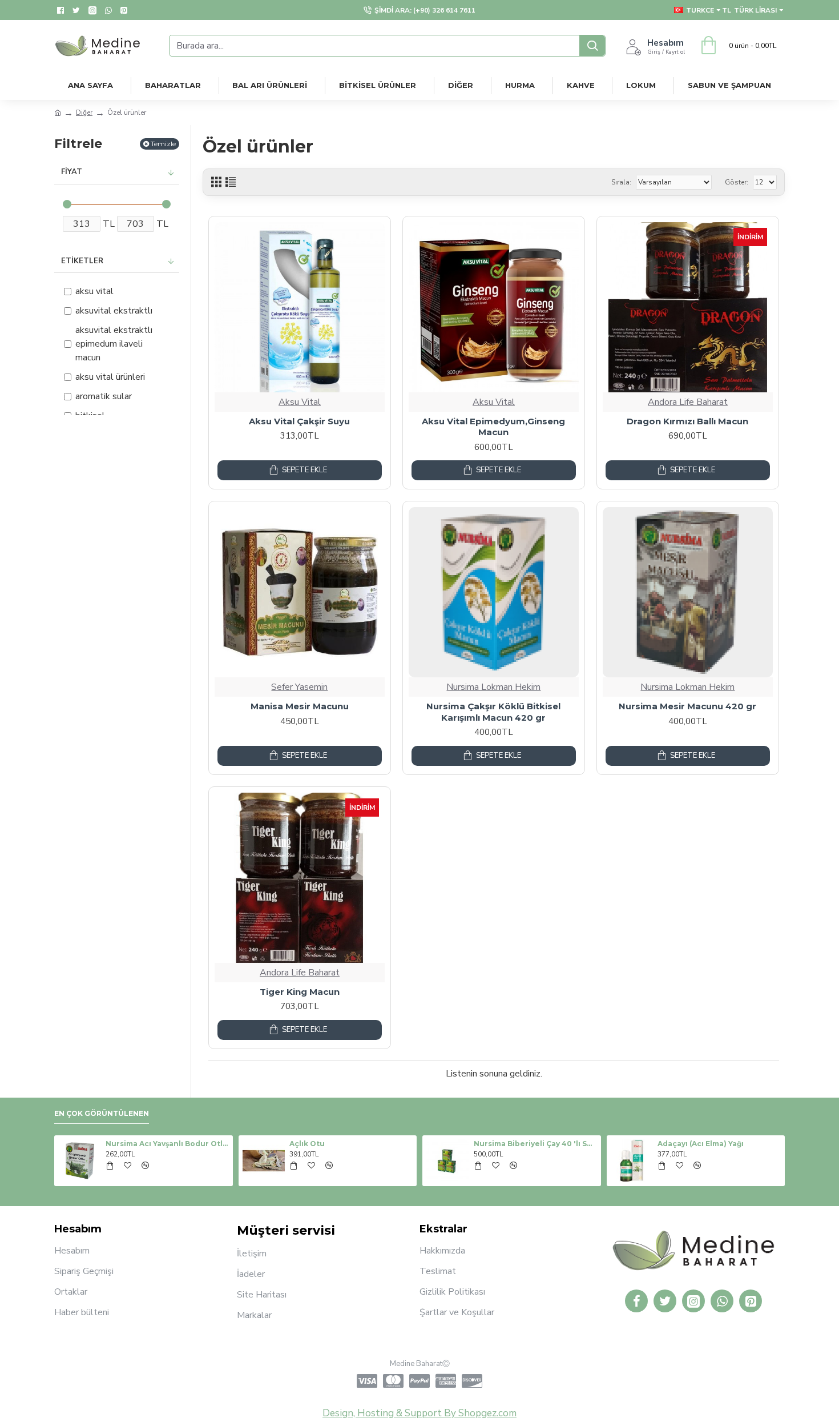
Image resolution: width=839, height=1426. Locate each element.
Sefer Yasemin (299, 687)
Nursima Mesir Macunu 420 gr (687, 706)
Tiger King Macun (300, 991)
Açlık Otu (307, 1143)
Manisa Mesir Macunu (300, 706)
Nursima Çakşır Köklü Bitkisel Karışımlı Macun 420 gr (493, 712)
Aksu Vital (300, 402)
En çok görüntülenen (101, 1113)
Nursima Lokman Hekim (493, 687)
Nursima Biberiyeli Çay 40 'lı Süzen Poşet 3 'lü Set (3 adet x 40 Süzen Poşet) (535, 1143)
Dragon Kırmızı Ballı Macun (687, 421)
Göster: (736, 182)
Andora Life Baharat (688, 402)
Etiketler (82, 261)
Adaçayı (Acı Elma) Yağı (701, 1143)
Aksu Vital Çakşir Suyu (299, 421)
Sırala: (621, 182)
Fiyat (71, 172)
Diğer (84, 112)
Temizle (163, 143)
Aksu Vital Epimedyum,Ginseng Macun (493, 427)
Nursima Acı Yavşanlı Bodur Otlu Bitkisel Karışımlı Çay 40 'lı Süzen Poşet (167, 1143)
